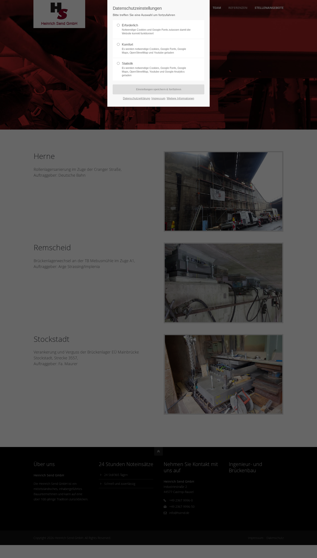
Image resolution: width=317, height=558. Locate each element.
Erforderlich (156, 29)
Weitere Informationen (180, 98)
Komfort (154, 48)
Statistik (154, 69)
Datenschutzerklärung (136, 98)
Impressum (158, 98)
